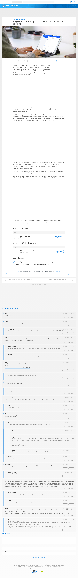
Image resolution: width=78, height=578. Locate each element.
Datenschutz (52, 568)
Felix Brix (26, 252)
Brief (37, 284)
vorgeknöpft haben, (18, 67)
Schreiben (44, 284)
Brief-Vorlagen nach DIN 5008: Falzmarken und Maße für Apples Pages (35, 262)
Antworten (71, 317)
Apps (33, 284)
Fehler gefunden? (69, 274)
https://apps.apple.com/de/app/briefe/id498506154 (17, 368)
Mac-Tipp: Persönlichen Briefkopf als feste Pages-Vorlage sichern (33, 264)
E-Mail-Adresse (5, 551)
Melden (65, 317)
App (72, 2)
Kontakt (75, 2)
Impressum (45, 568)
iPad (40, 284)
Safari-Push (58, 568)
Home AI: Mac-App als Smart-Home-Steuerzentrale (20, 279)
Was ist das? (58, 271)
